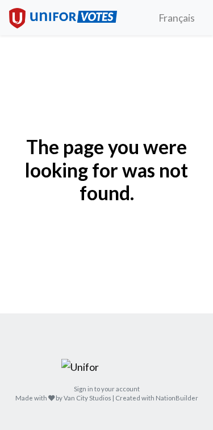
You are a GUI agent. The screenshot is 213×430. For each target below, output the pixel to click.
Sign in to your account (107, 388)
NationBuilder (177, 398)
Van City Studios (87, 398)
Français (176, 18)
